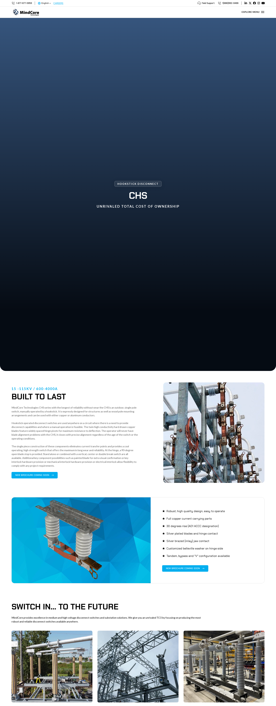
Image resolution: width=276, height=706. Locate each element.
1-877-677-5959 (24, 3)
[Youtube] (263, 3)
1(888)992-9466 (230, 3)
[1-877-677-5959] (13, 3)
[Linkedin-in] (245, 3)
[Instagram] (258, 3)
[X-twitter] (250, 3)
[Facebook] (254, 3)
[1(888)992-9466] (219, 3)
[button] (35, 475)
